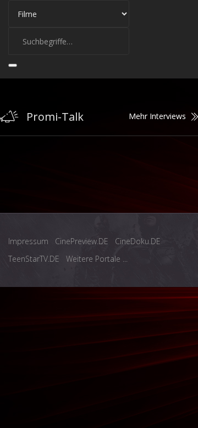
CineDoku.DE (138, 241)
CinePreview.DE (81, 241)
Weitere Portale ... (97, 259)
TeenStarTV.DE (33, 259)
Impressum (28, 241)
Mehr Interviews (157, 116)
